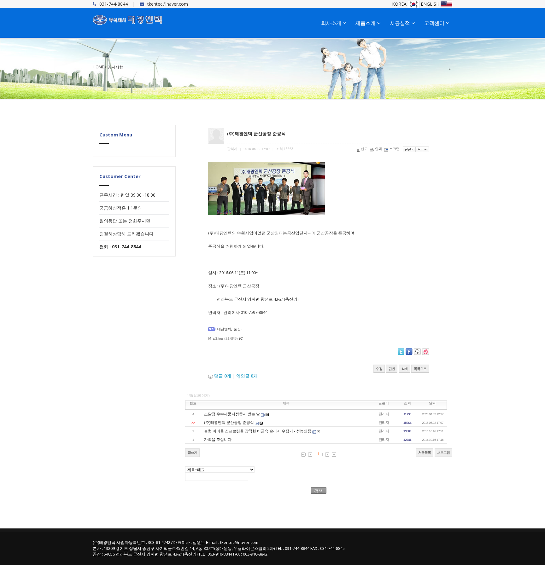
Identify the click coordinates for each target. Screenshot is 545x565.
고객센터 (434, 23)
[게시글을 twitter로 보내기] (401, 351)
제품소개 (365, 23)
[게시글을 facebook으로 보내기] (409, 351)
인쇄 (378, 149)
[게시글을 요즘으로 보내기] (425, 351)
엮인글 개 (247, 376)
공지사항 (115, 67)
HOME (98, 67)
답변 (392, 369)
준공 (237, 329)
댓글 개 (222, 376)
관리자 (383, 414)
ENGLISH (431, 4)
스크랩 (394, 149)
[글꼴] (409, 149)
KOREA (400, 4)
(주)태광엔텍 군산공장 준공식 (229, 422)
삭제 (404, 369)
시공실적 (400, 23)
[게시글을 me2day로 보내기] (417, 351)
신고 (364, 149)
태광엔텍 (224, 329)
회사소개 (331, 23)
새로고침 (443, 452)
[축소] (425, 149)
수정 (379, 369)
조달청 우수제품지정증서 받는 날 (232, 414)
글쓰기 (192, 452)
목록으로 (420, 369)
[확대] (419, 149)
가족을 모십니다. (218, 439)
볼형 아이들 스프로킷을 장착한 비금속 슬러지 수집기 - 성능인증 (257, 431)
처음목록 (424, 452)
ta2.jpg (218, 338)
